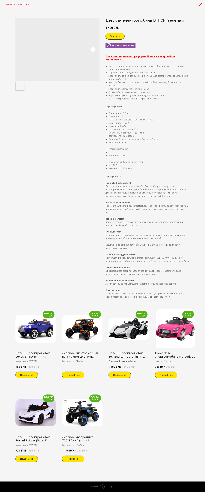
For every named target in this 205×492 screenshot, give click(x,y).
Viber (108, 44)
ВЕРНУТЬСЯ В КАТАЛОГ (17, 4)
